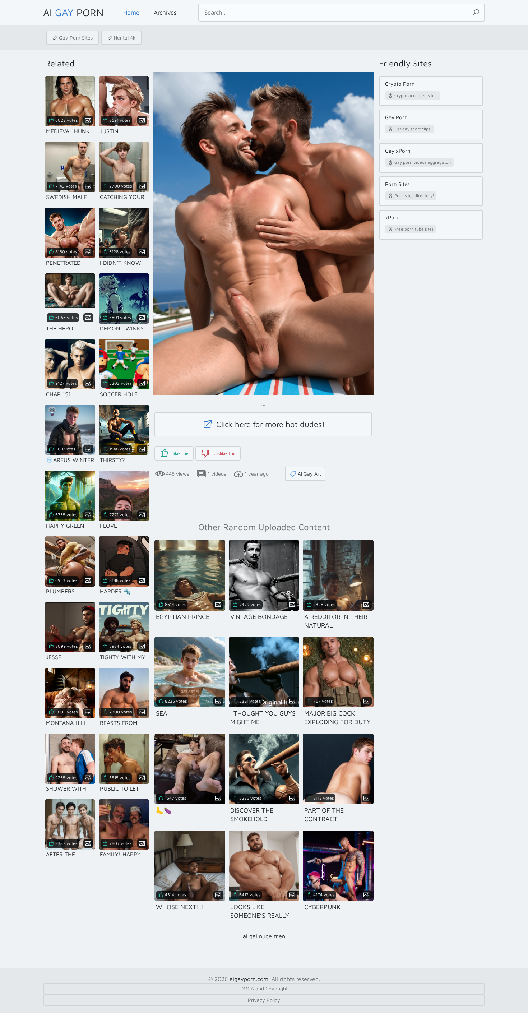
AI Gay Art (309, 474)
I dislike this (223, 453)
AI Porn (73, 12)
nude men (272, 936)
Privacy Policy (264, 1000)
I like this (179, 453)
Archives (165, 12)
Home (131, 12)
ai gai (250, 936)
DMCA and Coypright (264, 988)
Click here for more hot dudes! (269, 424)
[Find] (476, 13)
